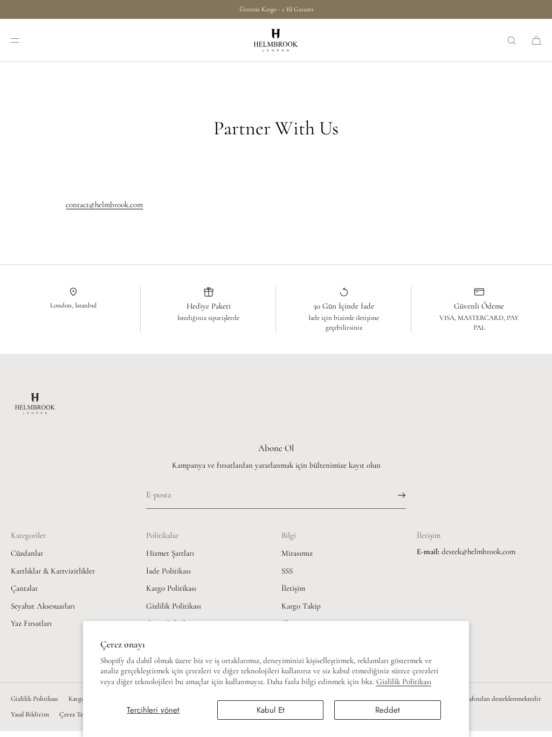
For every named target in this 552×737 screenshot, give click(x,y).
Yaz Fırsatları (31, 623)
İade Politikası (168, 571)
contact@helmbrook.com (104, 204)
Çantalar (24, 588)
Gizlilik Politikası (403, 681)
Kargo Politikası (171, 588)
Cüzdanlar (27, 553)
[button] (511, 40)
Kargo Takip (301, 606)
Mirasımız (297, 553)
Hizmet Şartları (170, 553)
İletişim (293, 588)
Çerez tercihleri (81, 714)
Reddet (387, 710)
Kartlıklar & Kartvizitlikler (53, 571)
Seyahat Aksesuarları (43, 606)
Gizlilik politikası (34, 698)
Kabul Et (271, 710)
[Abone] (392, 495)
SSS (287, 571)
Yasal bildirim (30, 714)
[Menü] (24, 40)
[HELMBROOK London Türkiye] (275, 40)
